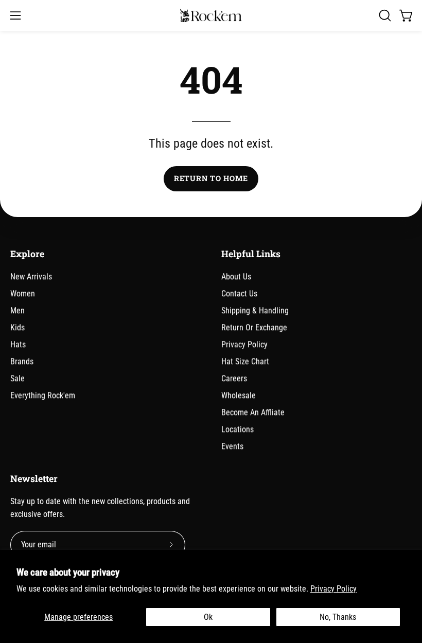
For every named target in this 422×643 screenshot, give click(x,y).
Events (232, 446)
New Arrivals (31, 276)
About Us (236, 276)
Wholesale (238, 395)
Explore (27, 254)
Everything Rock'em (42, 395)
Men (17, 310)
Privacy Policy (333, 589)
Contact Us (239, 293)
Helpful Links (250, 254)
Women (22, 293)
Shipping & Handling (255, 310)
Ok (208, 617)
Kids (17, 327)
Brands (21, 361)
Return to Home (211, 178)
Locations (237, 429)
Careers (234, 378)
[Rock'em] (211, 16)
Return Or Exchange (254, 327)
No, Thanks (338, 617)
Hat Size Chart (245, 361)
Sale (17, 378)
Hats (18, 344)
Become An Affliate (253, 412)
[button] (384, 15)
